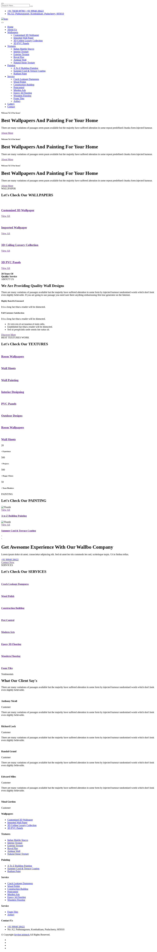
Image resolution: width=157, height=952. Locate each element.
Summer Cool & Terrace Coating (29, 71)
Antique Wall (19, 60)
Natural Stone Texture (24, 62)
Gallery (11, 104)
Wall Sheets (8, 368)
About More (7, 133)
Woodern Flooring (22, 95)
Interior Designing (12, 392)
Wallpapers (12, 32)
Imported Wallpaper (14, 227)
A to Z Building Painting (14, 516)
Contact (11, 106)
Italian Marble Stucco (23, 49)
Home (10, 27)
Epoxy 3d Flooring (22, 93)
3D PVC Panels (21, 43)
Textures (11, 46)
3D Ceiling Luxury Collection (28, 40)
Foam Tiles (18, 98)
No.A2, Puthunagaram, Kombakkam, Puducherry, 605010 (35, 13)
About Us (12, 29)
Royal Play (18, 57)
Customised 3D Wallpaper (26, 35)
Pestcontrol (18, 87)
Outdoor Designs (11, 415)
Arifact (16, 101)
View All (5, 216)
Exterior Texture (21, 54)
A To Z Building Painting (25, 68)
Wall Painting (10, 380)
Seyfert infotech (22, 934)
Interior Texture (21, 51)
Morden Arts (19, 90)
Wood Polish (19, 82)
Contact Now (7, 562)
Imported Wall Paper (23, 38)
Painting (11, 65)
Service (11, 76)
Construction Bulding (23, 84)
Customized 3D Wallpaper (17, 210)
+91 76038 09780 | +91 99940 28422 (25, 11)
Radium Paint (20, 73)
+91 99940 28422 (10, 559)
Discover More (8, 334)
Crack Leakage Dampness (26, 79)
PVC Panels (8, 403)
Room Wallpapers (12, 356)
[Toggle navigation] (2, 22)
